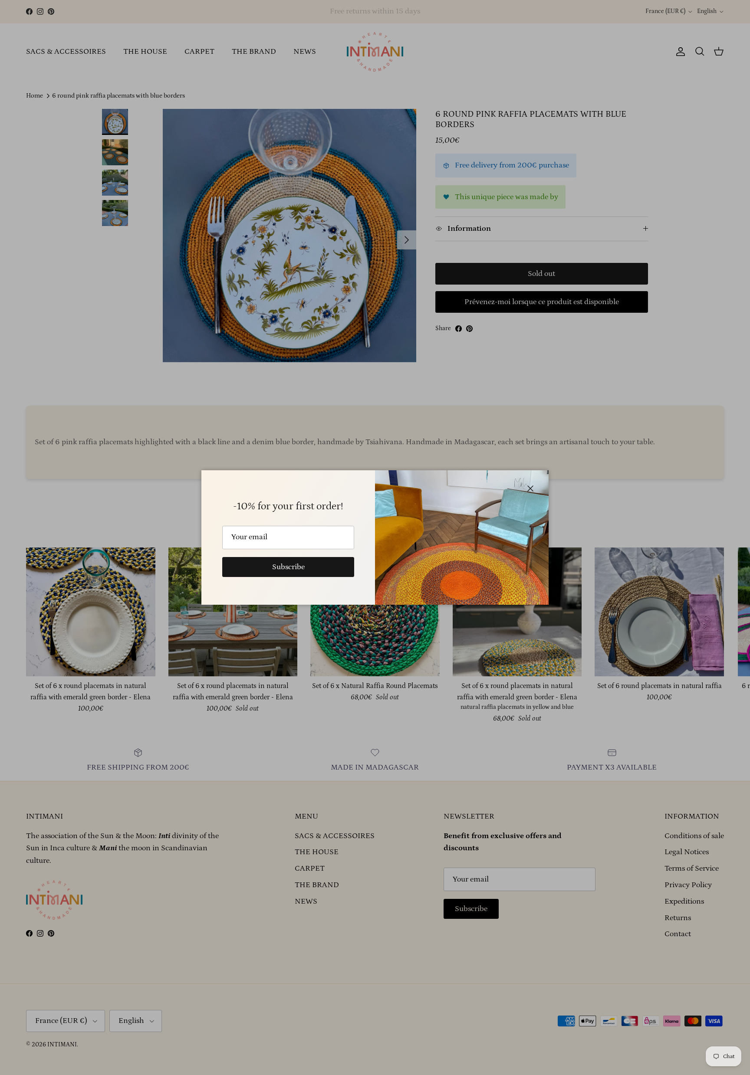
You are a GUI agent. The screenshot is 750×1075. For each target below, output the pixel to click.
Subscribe (288, 567)
